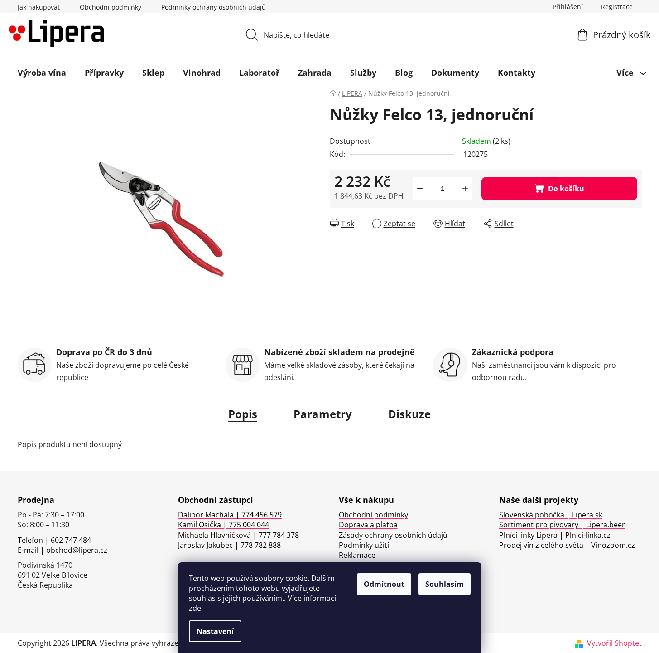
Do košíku (566, 189)
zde (195, 608)
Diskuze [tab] (409, 413)
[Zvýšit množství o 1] (465, 188)
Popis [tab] (242, 413)
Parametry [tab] (322, 413)
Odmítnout (384, 584)
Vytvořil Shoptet (614, 643)
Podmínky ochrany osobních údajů (213, 7)
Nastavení (215, 631)
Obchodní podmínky (110, 7)
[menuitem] (42, 72)
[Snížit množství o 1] (420, 188)
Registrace (617, 6)
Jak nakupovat (39, 7)
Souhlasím (444, 584)
